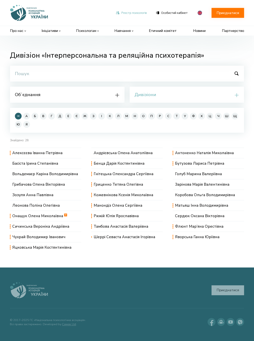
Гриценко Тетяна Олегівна (118, 184)
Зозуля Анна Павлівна (32, 195)
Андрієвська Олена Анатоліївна (123, 153)
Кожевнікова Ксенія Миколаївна (123, 195)
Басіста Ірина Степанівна (35, 163)
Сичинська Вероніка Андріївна (40, 226)
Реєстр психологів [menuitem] (134, 13)
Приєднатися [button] (227, 13)
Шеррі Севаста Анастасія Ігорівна (124, 237)
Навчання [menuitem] (122, 30)
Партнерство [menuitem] (233, 30)
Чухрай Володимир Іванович (38, 237)
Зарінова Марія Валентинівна (202, 184)
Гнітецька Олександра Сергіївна (123, 174)
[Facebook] (212, 322)
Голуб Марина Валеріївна (198, 174)
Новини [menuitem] (199, 30)
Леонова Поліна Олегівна (36, 205)
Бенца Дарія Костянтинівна (119, 163)
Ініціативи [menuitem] (49, 30)
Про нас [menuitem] (16, 30)
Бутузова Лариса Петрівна (199, 163)
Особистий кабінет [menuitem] (174, 13)
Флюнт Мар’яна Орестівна (199, 226)
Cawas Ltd (69, 324)
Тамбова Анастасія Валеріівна (121, 226)
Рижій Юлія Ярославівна (116, 216)
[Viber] (240, 322)
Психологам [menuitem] (86, 30)
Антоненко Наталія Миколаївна (204, 153)
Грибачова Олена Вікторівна (38, 184)
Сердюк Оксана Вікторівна (199, 216)
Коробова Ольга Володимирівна (205, 195)
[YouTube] (231, 322)
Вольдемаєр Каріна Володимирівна (45, 174)
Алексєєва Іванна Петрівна (37, 153)
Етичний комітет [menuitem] (163, 30)
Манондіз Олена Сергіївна (118, 205)
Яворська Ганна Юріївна (197, 237)
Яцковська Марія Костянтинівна (41, 247)
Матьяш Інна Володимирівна (201, 205)
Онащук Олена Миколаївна (39, 216)
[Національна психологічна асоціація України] (29, 13)
